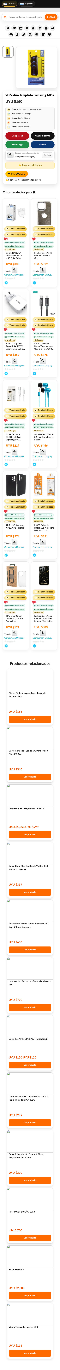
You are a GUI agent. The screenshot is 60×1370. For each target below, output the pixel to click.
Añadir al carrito (42, 136)
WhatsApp (17, 145)
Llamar (42, 145)
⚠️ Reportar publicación (30, 165)
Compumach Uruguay (14, 275)
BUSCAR (51, 17)
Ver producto (30, 719)
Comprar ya (17, 136)
